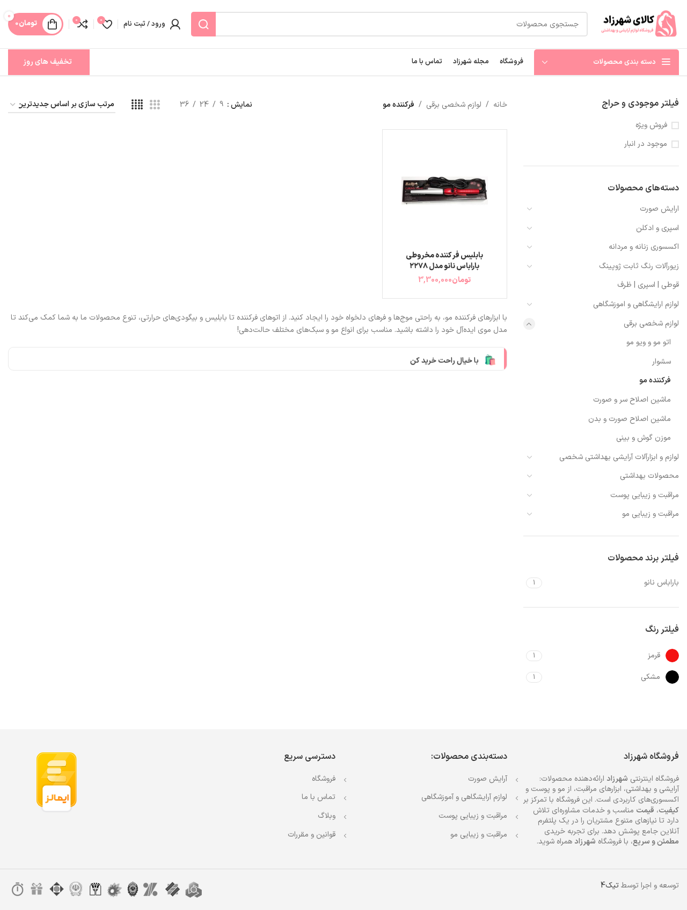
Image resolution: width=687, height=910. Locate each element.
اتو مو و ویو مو (648, 342)
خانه (500, 104)
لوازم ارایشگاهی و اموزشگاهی (636, 304)
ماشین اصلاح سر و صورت (632, 399)
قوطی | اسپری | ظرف (648, 285)
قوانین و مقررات (311, 834)
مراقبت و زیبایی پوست (644, 495)
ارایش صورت (659, 208)
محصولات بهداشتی (649, 476)
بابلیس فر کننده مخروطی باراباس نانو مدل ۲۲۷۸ (444, 261)
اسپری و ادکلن (657, 228)
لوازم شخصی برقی (651, 323)
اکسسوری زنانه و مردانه (644, 247)
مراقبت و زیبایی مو (650, 514)
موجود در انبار (645, 144)
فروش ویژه (651, 125)
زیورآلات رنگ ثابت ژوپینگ (639, 266)
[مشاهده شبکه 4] (137, 105)
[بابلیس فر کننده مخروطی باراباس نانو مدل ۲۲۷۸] (445, 192)
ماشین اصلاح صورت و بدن (629, 419)
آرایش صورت (487, 779)
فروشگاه (323, 779)
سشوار (661, 361)
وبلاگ (326, 816)
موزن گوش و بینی (643, 437)
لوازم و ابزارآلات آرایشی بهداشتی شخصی (619, 457)
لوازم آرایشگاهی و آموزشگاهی (464, 797)
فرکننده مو (655, 380)
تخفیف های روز (47, 62)
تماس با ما (318, 797)
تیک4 (610, 885)
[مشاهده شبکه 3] (155, 105)
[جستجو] (203, 24)
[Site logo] (638, 23)
